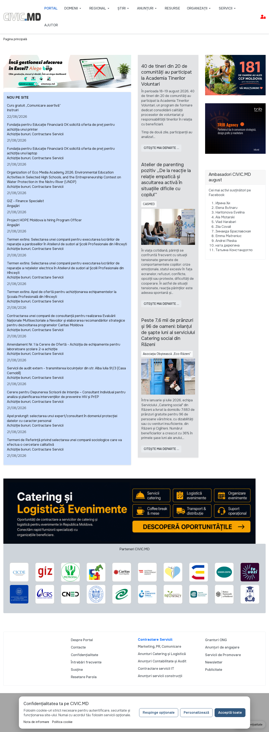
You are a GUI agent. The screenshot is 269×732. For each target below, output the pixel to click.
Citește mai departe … (161, 148)
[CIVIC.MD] (22, 16)
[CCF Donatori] (235, 75)
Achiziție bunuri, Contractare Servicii (35, 134)
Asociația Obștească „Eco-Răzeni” (167, 354)
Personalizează (196, 712)
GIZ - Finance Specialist (25, 201)
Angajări (13, 206)
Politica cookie (62, 722)
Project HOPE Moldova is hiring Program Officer (44, 220)
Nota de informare (36, 722)
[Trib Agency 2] (235, 128)
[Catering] (129, 511)
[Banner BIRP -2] (67, 71)
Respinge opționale (159, 712)
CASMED (149, 204)
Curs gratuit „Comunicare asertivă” (34, 105)
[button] (73, 8)
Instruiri (12, 110)
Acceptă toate (230, 712)
